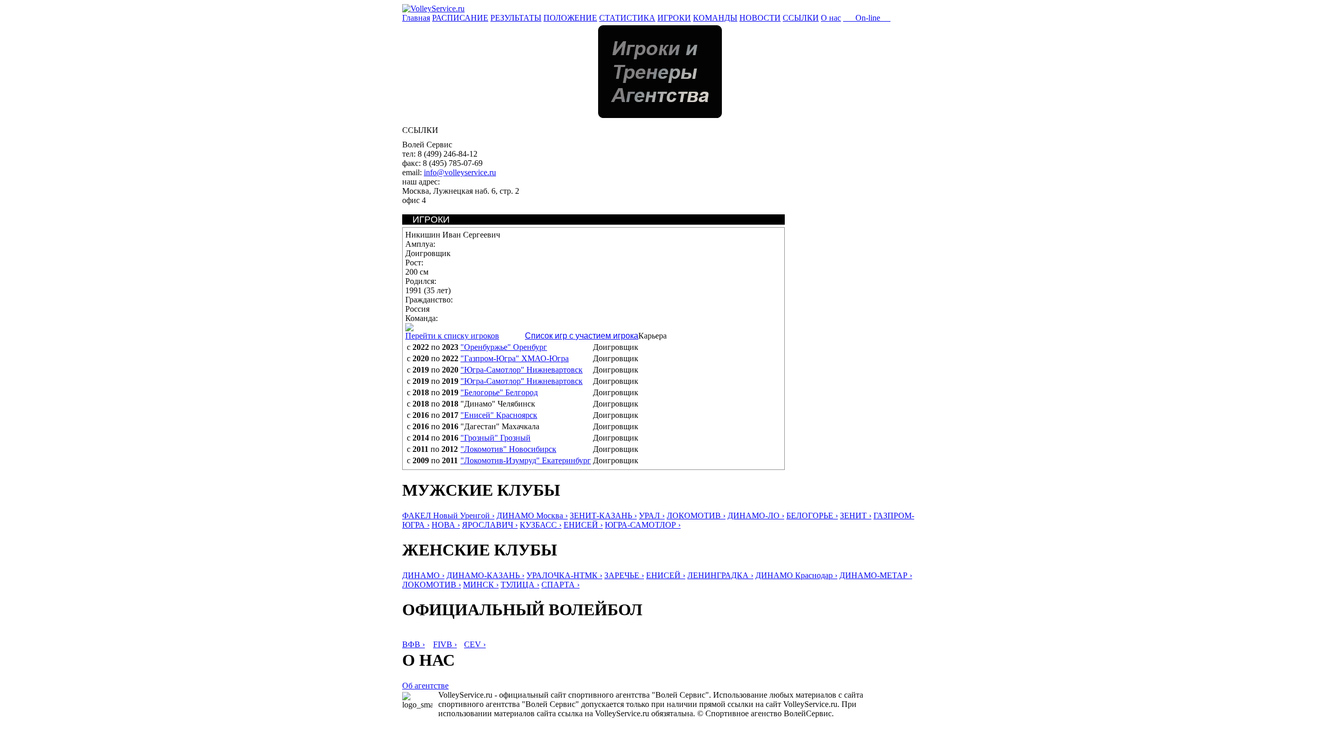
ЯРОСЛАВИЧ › (490, 524)
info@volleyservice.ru (460, 172)
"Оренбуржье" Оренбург (503, 347)
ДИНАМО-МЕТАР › (875, 575)
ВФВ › (413, 644)
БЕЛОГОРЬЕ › (812, 515)
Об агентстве (425, 685)
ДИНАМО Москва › (532, 515)
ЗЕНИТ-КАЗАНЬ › (603, 515)
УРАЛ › (652, 515)
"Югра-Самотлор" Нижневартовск (521, 369)
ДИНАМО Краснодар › (796, 575)
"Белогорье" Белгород (499, 392)
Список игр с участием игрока (581, 335)
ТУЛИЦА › (520, 584)
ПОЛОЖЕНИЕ (570, 17)
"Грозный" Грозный (495, 437)
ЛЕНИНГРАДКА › (720, 575)
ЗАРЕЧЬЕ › (624, 575)
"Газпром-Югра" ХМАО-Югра (514, 358)
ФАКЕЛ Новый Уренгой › (448, 515)
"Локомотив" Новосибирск (508, 449)
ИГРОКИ (674, 17)
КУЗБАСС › (541, 524)
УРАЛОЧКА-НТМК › (564, 575)
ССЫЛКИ (801, 17)
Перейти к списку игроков (452, 335)
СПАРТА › (560, 584)
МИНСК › (481, 584)
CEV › (475, 644)
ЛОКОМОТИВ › (696, 515)
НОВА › (446, 524)
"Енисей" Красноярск (498, 415)
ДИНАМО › (423, 575)
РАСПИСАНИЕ (460, 17)
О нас (831, 17)
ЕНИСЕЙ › (583, 524)
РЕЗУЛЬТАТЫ (515, 17)
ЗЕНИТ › (855, 515)
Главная (416, 17)
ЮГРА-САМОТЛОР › (643, 524)
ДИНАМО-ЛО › (756, 515)
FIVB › (445, 644)
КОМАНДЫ (715, 17)
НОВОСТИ (760, 17)
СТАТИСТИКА (627, 17)
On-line (866, 17)
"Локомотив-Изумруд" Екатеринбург (525, 460)
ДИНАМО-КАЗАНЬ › (485, 575)
